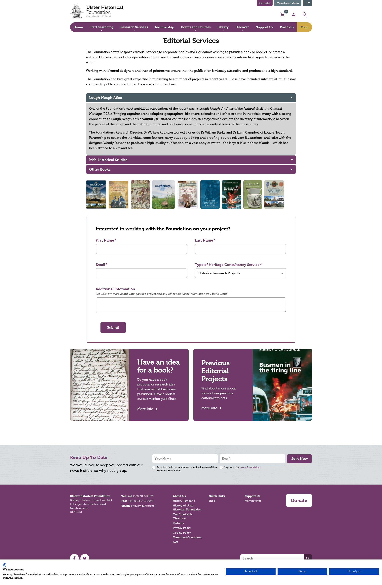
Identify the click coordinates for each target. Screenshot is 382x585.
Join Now (299, 458)
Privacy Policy (182, 528)
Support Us (252, 496)
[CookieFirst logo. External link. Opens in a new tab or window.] (4, 565)
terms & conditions (250, 467)
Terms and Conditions (187, 537)
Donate (264, 3)
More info (145, 409)
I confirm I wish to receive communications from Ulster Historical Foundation (187, 469)
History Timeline (184, 500)
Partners (178, 523)
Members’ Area (288, 3)
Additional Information (115, 289)
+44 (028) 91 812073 (140, 496)
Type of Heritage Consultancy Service (227, 265)
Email (100, 265)
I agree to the (242, 467)
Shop (212, 500)
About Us (179, 496)
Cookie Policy (182, 532)
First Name (105, 240)
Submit (113, 327)
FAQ (175, 542)
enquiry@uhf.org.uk (143, 505)
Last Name (204, 240)
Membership (253, 500)
